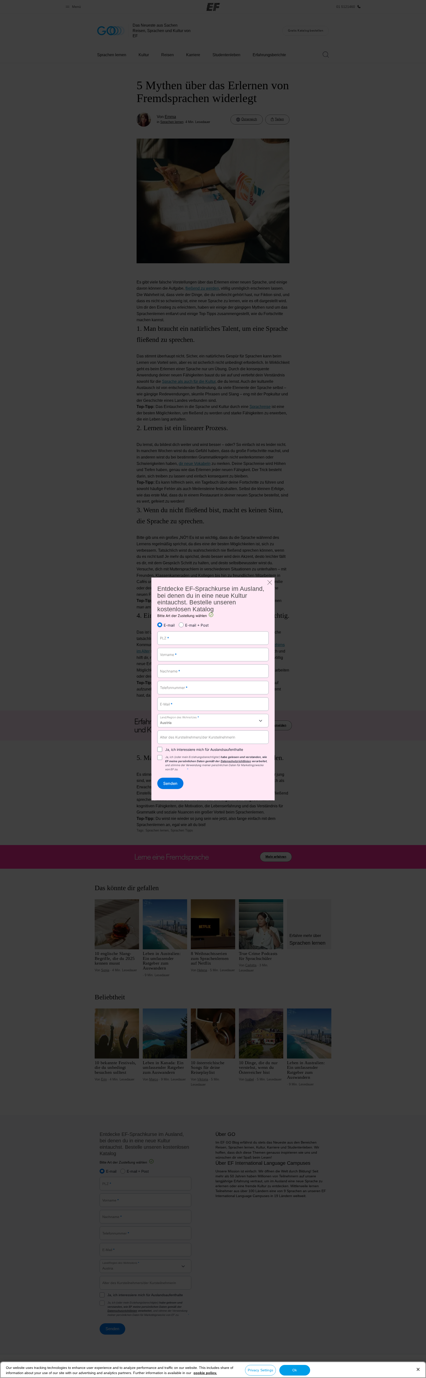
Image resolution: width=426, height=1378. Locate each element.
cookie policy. (205, 1373)
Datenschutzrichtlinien (236, 761)
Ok (294, 1370)
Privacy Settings (260, 1370)
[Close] (418, 1369)
